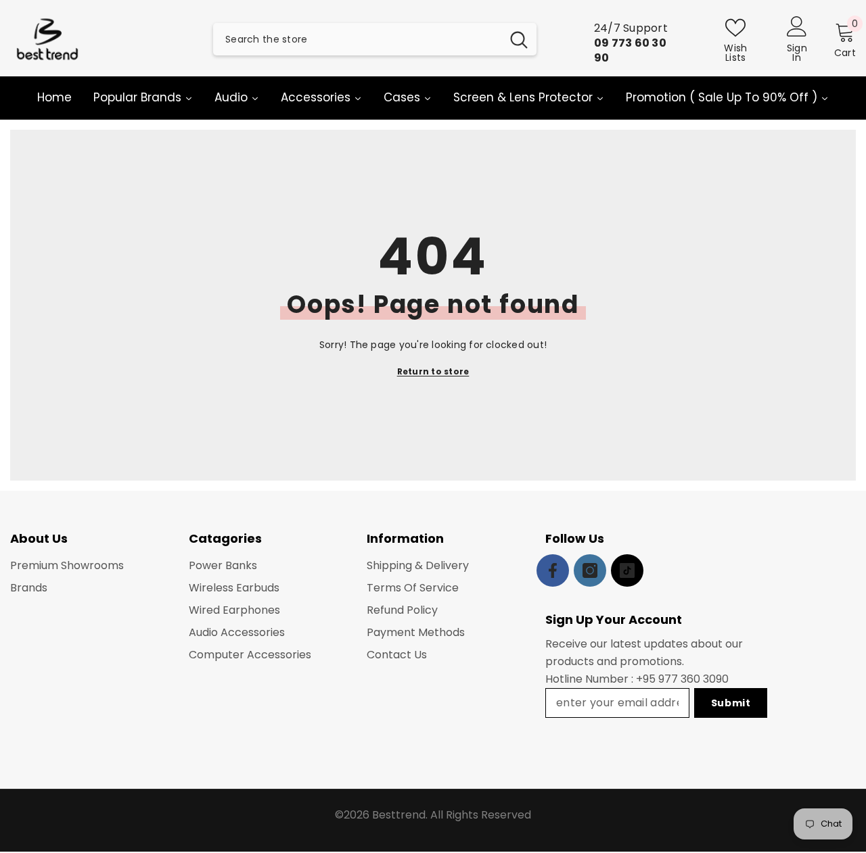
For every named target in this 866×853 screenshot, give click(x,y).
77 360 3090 (696, 679)
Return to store (433, 371)
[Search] (375, 39)
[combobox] (357, 39)
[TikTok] (627, 570)
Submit (731, 703)
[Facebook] (553, 570)
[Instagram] (590, 570)
